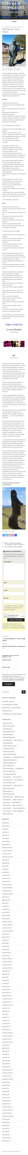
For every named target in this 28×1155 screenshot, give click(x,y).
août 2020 (5, 1045)
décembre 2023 (6, 921)
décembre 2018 (6, 1107)
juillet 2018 (5, 1122)
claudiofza (19, 27)
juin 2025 (4, 866)
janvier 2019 (5, 1103)
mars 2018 (5, 1134)
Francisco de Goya (8, 751)
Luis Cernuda (18, 780)
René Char (7, 805)
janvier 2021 (5, 1029)
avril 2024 (4, 909)
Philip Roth (6, 802)
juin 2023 (4, 940)
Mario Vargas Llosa (8, 788)
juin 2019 (4, 1088)
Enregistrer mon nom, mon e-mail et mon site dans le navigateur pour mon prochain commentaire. (13, 607)
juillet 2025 (5, 863)
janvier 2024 (5, 918)
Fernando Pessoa (8, 748)
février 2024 (5, 915)
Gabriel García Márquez (10, 760)
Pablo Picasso (19, 797)
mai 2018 (4, 1128)
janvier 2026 (5, 844)
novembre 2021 (6, 999)
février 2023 (5, 952)
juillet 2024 (5, 900)
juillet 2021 (5, 1011)
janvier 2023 (5, 955)
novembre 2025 (6, 850)
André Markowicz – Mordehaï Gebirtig (12, 714)
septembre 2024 (6, 894)
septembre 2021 (6, 1005)
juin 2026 (4, 829)
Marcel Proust (18, 785)
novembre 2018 (6, 1110)
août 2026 (5, 823)
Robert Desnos (17, 805)
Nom (5, 582)
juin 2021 (4, 1014)
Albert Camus (7, 723)
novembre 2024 (6, 887)
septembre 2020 (6, 1042)
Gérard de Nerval (8, 768)
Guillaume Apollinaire (9, 763)
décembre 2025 (6, 847)
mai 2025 (4, 869)
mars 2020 (5, 1060)
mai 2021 (4, 1017)
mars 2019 (5, 1097)
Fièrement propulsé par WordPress (11, 1151)
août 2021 (4, 1008)
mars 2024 (5, 912)
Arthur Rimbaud (8, 734)
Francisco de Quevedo (9, 754)
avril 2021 (4, 1020)
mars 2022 (5, 986)
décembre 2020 (6, 1033)
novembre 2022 (6, 961)
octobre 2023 (5, 928)
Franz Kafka (7, 757)
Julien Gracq (7, 777)
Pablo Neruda (18, 546)
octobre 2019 (5, 1076)
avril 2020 (4, 1057)
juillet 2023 (5, 937)
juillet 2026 (5, 826)
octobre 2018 (5, 1113)
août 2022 (5, 971)
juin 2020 (4, 1051)
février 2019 (5, 1100)
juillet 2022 (5, 974)
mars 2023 (5, 949)
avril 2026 (4, 835)
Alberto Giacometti (8, 726)
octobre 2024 (5, 891)
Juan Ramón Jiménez (9, 774)
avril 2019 (4, 1094)
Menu (14, 21)
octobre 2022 (5, 965)
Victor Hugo (7, 811)
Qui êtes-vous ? (6, 660)
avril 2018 (4, 1131)
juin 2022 (4, 977)
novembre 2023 (6, 925)
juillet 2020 (5, 1048)
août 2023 (5, 934)
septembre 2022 (6, 968)
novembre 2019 (6, 1073)
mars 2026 (5, 838)
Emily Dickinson (8, 743)
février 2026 (5, 841)
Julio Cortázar (17, 777)
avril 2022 (4, 983)
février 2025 (5, 878)
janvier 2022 (5, 992)
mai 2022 (4, 980)
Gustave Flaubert (8, 765)
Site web (5, 598)
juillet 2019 (5, 1085)
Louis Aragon (7, 780)
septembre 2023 (6, 931)
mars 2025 (5, 875)
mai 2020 (4, 1054)
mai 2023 (4, 943)
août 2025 (5, 860)
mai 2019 (4, 1091)
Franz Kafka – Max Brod (8, 701)
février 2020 (5, 1063)
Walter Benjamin (18, 811)
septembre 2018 (6, 1116)
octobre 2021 (5, 1002)
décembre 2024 (6, 884)
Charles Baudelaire (9, 737)
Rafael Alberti (16, 802)
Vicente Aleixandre (19, 808)
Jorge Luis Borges (9, 771)
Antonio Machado (8, 731)
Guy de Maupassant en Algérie (10, 704)
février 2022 (5, 989)
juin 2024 (4, 903)
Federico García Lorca (9, 746)
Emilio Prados (18, 740)
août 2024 (5, 897)
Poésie (15, 544)
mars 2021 (5, 1023)
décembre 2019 (6, 1070)
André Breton (7, 729)
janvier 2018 (5, 1141)
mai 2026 (4, 832)
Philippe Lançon (17, 799)
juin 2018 (4, 1125)
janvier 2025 (5, 881)
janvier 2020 (5, 1067)
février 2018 (5, 1137)
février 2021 (5, 1026)
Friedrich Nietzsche (18, 757)
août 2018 (5, 1119)
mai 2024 (4, 906)
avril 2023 (4, 946)
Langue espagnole (16, 543)
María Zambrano (8, 791)
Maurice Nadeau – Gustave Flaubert (11, 707)
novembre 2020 (6, 1036)
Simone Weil (7, 808)
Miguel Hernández (8, 794)
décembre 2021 (6, 995)
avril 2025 (4, 872)
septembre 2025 (6, 857)
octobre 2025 (5, 853)
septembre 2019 (6, 1079)
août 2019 (5, 1082)
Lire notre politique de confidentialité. (13, 679)
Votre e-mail (6, 667)
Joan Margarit (19, 768)
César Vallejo (7, 740)
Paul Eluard (7, 799)
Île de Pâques (8, 546)
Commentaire (7, 561)
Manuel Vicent (7, 785)
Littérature (8, 544)
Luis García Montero (9, 782)
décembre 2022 (6, 958)
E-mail (5, 590)
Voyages (20, 544)
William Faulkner (8, 814)
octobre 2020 (5, 1039)
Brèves (6, 543)
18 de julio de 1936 (7, 710)
